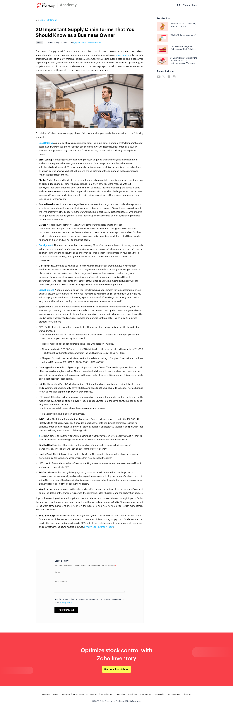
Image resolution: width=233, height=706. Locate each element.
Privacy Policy (120, 694)
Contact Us (46, 694)
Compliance (66, 694)
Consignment (46, 245)
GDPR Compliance (173, 694)
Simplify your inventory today (98, 527)
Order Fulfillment (48, 20)
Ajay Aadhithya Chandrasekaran (87, 42)
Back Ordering (46, 143)
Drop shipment (46, 290)
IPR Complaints (78, 694)
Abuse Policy (187, 694)
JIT (40, 436)
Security (56, 694)
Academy (68, 5)
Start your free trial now (116, 669)
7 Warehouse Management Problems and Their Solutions (183, 47)
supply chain (122, 55)
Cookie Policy (160, 694)
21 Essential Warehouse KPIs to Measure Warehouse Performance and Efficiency (183, 60)
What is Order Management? (183, 35)
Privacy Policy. (66, 602)
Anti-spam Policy (92, 694)
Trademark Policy (146, 694)
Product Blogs (189, 5)
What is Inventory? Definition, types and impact (183, 24)
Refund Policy (132, 694)
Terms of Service (106, 694)
